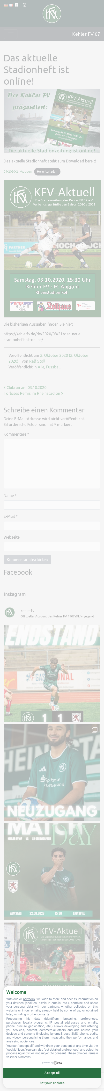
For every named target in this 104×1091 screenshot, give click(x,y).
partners (29, 999)
